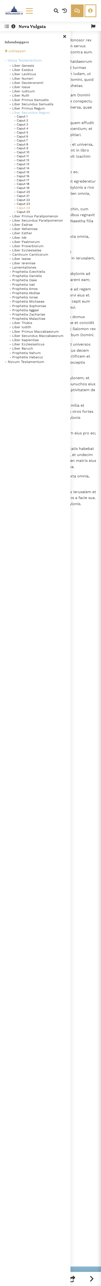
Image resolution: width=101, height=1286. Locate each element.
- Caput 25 (22, 212)
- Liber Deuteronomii (26, 83)
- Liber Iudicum (22, 91)
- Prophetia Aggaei (24, 310)
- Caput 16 (21, 176)
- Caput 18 (21, 184)
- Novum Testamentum (24, 362)
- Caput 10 (21, 152)
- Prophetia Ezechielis (27, 271)
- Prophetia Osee (23, 280)
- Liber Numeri (21, 78)
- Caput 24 (22, 208)
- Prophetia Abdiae (24, 293)
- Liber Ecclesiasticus (26, 344)
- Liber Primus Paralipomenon (33, 216)
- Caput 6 (21, 136)
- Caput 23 (22, 204)
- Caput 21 (21, 196)
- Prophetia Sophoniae (27, 306)
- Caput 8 (21, 144)
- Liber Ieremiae (22, 263)
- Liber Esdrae (21, 224)
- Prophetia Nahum (25, 353)
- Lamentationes (22, 267)
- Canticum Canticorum (28, 254)
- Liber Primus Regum (27, 108)
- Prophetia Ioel (22, 284)
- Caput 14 (21, 168)
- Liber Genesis (21, 65)
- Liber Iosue (19, 87)
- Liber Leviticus (22, 74)
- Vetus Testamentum (23, 60)
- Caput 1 (20, 116)
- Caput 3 (21, 124)
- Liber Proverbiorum (26, 246)
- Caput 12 (21, 160)
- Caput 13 (21, 164)
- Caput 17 (21, 180)
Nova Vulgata (32, 26)
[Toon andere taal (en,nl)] (93, 26)
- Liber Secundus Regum (29, 112)
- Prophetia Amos (23, 289)
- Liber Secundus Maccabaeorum (36, 336)
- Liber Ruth (19, 95)
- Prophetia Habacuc (26, 357)
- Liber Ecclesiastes (25, 250)
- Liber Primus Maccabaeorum (34, 331)
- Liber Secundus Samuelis (31, 104)
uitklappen (17, 51)
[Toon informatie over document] (13, 26)
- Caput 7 (21, 140)
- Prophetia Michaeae (26, 301)
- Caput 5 (21, 132)
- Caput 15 (21, 172)
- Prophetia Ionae (23, 297)
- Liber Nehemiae (23, 229)
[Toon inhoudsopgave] (7, 26)
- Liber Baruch (21, 348)
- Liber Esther (20, 233)
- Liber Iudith (20, 327)
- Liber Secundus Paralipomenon (36, 220)
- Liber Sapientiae (24, 340)
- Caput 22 (22, 200)
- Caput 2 (21, 120)
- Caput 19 (21, 188)
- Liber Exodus (21, 70)
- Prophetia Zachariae (27, 314)
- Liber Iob (18, 237)
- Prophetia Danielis (25, 276)
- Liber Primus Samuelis (29, 100)
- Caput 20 (22, 192)
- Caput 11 (21, 156)
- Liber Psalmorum (24, 242)
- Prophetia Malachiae (27, 318)
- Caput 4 (21, 128)
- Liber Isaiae (20, 259)
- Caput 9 (21, 148)
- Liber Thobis (20, 323)
